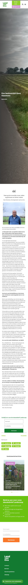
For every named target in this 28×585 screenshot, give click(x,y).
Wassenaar (9, 463)
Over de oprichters (9, 571)
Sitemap (6, 574)
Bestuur (6, 568)
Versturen (14, 430)
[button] (23, 4)
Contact (6, 565)
